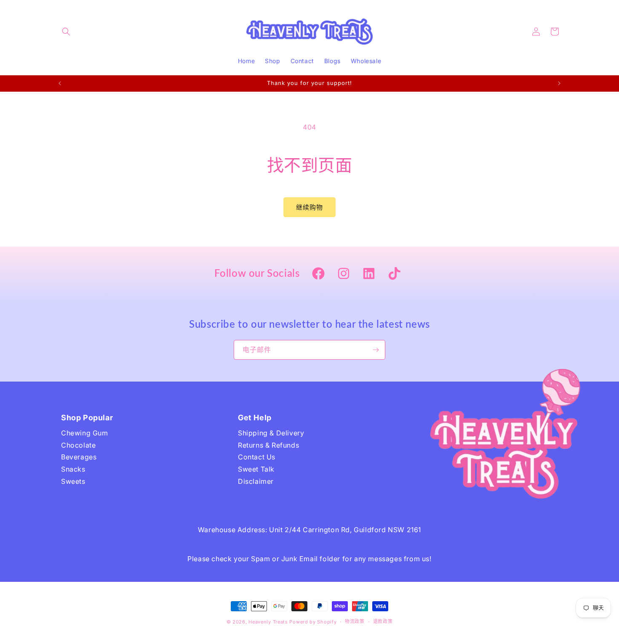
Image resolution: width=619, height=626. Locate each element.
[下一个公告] (559, 83)
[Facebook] (318, 274)
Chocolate (78, 445)
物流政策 (355, 621)
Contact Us (256, 457)
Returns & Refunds (268, 445)
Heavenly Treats (268, 622)
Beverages (78, 457)
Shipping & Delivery (271, 433)
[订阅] (375, 350)
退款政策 (383, 621)
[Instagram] (343, 274)
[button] (66, 31)
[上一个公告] (60, 83)
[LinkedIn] (368, 274)
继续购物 (309, 207)
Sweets (73, 481)
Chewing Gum (84, 433)
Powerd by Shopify (312, 622)
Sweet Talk (256, 469)
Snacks (73, 469)
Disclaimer (256, 481)
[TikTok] (394, 274)
